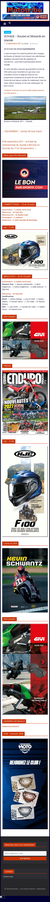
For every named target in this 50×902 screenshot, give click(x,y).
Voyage (7, 32)
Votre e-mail (8, 850)
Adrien (26, 44)
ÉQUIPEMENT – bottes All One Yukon (22, 131)
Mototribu (14, 889)
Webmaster (41, 889)
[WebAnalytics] (2, 897)
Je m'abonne (25, 858)
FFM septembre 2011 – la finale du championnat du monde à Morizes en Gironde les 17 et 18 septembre (21, 145)
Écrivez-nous (8, 876)
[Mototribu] (25, 3)
